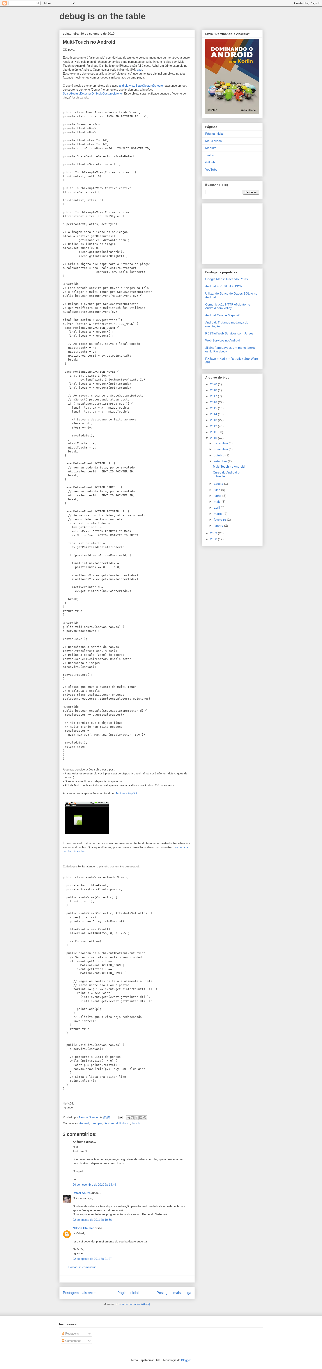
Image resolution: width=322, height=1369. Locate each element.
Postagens (71, 1333)
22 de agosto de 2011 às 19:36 (92, 1219)
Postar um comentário (82, 1267)
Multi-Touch (122, 1123)
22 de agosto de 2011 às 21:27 (92, 1258)
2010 (214, 438)
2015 (214, 408)
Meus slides (213, 141)
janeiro (219, 525)
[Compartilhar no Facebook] (140, 1117)
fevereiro (220, 519)
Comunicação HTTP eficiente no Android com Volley (227, 306)
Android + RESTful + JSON (223, 286)
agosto (219, 483)
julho (217, 489)
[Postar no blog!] (132, 1117)
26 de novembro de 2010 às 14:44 (94, 1184)
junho (218, 495)
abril (217, 507)
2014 (214, 414)
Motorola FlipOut (126, 793)
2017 (214, 396)
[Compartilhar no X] (136, 1117)
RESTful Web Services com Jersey (229, 333)
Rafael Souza (81, 1193)
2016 (214, 402)
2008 (214, 539)
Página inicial (128, 1293)
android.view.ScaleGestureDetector (141, 85)
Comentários (72, 1340)
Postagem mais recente (81, 1293)
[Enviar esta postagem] (120, 1117)
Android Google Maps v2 (222, 315)
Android (84, 1123)
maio (217, 501)
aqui (139, 69)
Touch (136, 1123)
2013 (214, 420)
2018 (214, 390)
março (218, 513)
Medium (210, 148)
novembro (221, 449)
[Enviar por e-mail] (128, 1117)
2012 (214, 426)
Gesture (109, 1123)
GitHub (210, 162)
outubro (219, 455)
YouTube (211, 169)
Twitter (209, 155)
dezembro (221, 443)
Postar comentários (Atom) (133, 1304)
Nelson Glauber (83, 1228)
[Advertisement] (232, 232)
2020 (214, 384)
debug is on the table (102, 16)
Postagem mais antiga (174, 1293)
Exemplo (96, 1123)
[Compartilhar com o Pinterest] (145, 1117)
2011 (214, 432)
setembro (221, 461)
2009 (214, 533)
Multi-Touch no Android (229, 466)
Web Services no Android (222, 340)
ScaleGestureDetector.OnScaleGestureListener (92, 93)
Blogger (186, 1360)
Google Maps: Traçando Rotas (226, 279)
